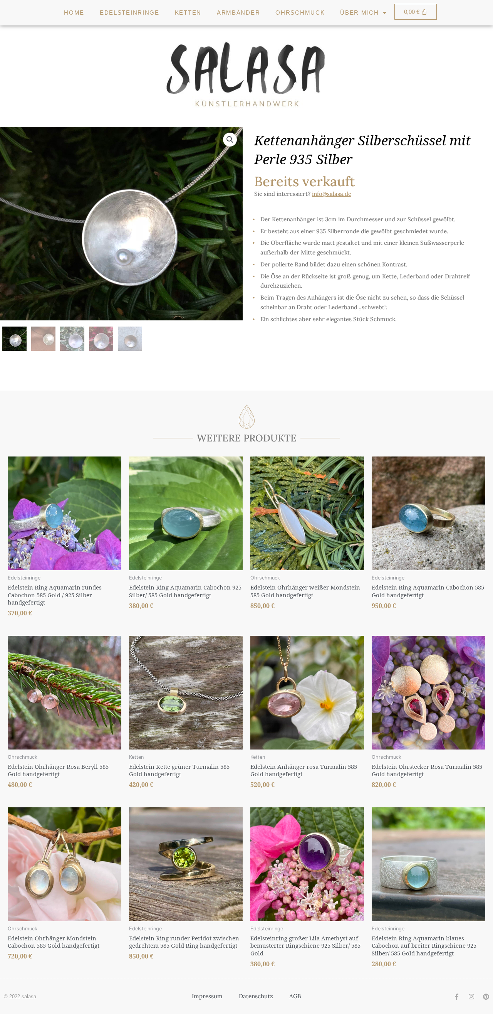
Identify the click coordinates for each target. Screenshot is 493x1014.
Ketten (188, 12)
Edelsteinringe (129, 12)
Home (74, 12)
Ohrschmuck (300, 12)
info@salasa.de (331, 193)
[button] (230, 140)
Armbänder (238, 12)
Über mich (359, 12)
